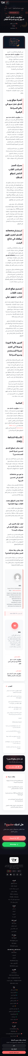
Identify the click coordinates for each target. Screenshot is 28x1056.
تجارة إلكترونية (14, 1014)
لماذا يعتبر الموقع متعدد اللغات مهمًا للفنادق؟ (13, 737)
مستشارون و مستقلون (13, 1011)
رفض (14, 1045)
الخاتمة (20, 718)
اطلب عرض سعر (13, 767)
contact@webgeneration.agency (13, 1034)
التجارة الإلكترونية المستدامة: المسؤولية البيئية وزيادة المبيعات (14, 781)
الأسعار (14, 958)
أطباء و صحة (13, 993)
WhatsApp (13, 844)
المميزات (14, 955)
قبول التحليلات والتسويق (14, 1052)
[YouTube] (10, 874)
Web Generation (17, 590)
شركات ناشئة (13, 1020)
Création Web (13, 12)
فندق (13, 1006)
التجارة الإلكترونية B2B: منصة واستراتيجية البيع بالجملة (14, 794)
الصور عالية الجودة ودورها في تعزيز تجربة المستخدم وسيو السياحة (14, 713)
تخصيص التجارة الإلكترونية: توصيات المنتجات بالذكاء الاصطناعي (15, 787)
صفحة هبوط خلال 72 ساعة (14, 900)
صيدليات (13, 1017)
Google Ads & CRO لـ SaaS (14, 978)
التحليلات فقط (14, 1049)
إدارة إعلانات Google (14, 897)
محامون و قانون (13, 998)
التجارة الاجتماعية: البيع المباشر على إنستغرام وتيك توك (15, 800)
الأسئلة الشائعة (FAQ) (16, 722)
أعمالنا (14, 911)
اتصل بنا (14, 917)
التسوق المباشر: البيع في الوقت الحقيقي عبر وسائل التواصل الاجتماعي (14, 806)
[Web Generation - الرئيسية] (2, 2)
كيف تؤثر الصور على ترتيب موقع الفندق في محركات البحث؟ (12, 742)
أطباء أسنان (13, 995)
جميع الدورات (14, 973)
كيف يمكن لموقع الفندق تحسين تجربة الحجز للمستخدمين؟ (13, 726)
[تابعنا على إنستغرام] (17, 874)
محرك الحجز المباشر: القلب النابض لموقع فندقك (14, 697)
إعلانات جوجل (14, 891)
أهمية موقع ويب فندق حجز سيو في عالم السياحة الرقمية (14, 691)
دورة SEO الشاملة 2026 (14, 975)
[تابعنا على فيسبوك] (20, 874)
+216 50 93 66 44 (13, 1029)
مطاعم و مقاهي (13, 1001)
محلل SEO (14, 923)
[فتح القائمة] (7, 2)
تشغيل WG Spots (14, 946)
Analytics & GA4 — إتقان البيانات (14, 981)
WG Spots (14, 943)
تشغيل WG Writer (14, 966)
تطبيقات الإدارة (14, 886)
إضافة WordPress (14, 961)
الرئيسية (5, 8)
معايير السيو (14, 931)
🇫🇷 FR (19, 871)
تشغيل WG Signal (14, 941)
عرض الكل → (14, 1023)
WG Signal (14, 938)
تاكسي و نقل (13, 990)
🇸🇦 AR (9, 871)
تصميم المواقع (14, 883)
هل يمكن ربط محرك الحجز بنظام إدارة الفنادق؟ (13, 748)
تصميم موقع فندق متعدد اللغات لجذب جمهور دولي (14, 708)
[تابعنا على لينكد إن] (7, 874)
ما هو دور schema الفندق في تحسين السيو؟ (13, 732)
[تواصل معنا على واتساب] (14, 874)
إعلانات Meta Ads (14, 983)
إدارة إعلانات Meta (14, 894)
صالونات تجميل (13, 1003)
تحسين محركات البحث (14, 889)
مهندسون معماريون (13, 1009)
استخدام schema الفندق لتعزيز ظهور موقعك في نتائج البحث (14, 702)
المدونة (10, 8)
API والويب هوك (14, 963)
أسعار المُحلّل (14, 926)
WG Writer (14, 953)
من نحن (14, 909)
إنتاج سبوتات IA (14, 902)
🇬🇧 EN (14, 871)
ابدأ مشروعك (13, 838)
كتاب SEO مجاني (14, 929)
